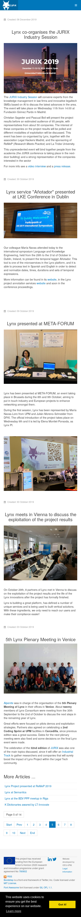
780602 (23, 871)
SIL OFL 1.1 (46, 887)
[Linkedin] (50, 859)
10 (13, 833)
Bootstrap (9, 879)
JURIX (54, 748)
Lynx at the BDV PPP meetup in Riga (26, 798)
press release (62, 166)
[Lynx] (9, 5)
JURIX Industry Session (23, 97)
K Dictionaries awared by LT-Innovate (27, 804)
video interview (37, 166)
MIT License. (10, 883)
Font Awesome (11, 887)
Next (22, 833)
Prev (19, 824)
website (52, 279)
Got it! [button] (62, 904)
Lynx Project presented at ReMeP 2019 (28, 786)
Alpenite (8, 703)
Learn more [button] (13, 911)
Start (9, 824)
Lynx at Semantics (15, 792)
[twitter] (54, 859)
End (32, 833)
